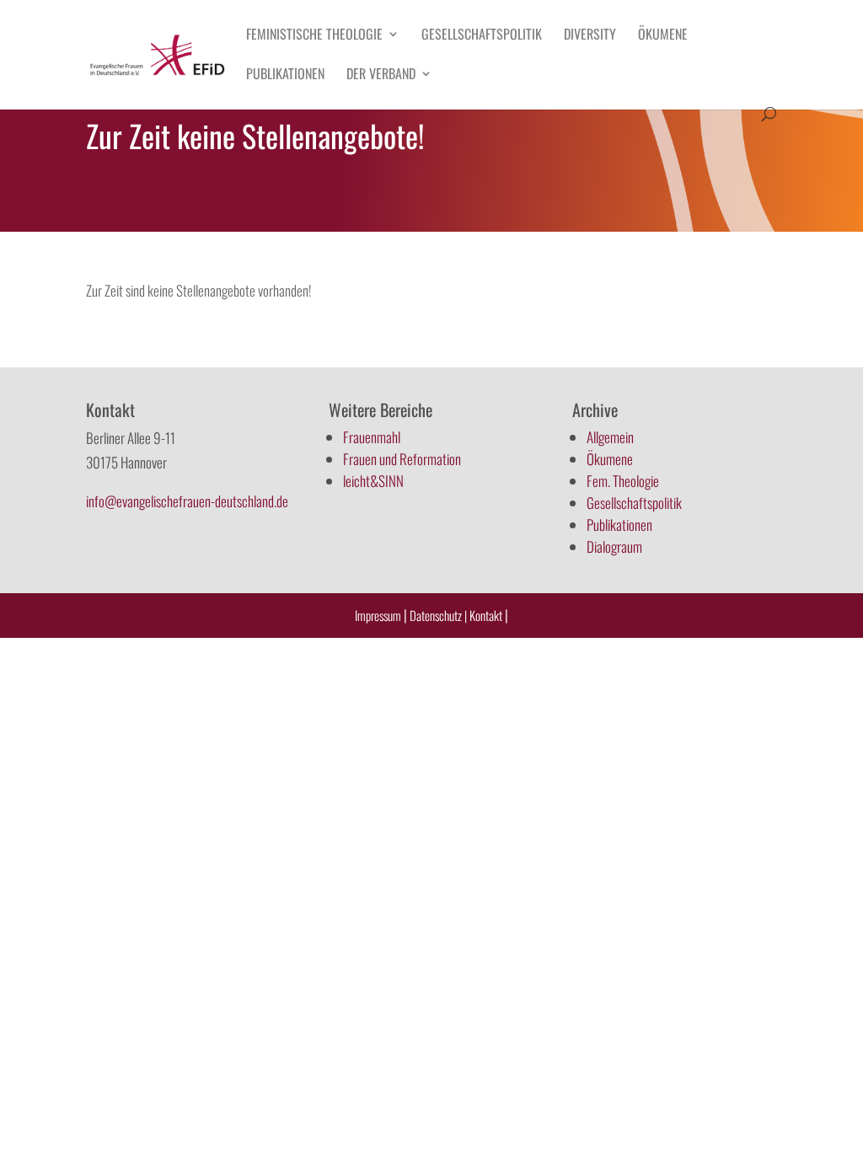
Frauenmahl (371, 436)
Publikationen (285, 75)
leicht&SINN (373, 480)
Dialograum (614, 546)
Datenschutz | (438, 615)
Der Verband (380, 75)
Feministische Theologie (314, 36)
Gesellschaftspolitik (481, 36)
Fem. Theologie (623, 480)
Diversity (590, 36)
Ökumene (663, 36)
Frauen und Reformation (402, 458)
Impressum (378, 615)
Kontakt (487, 615)
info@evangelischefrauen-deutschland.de (187, 500)
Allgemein (610, 436)
